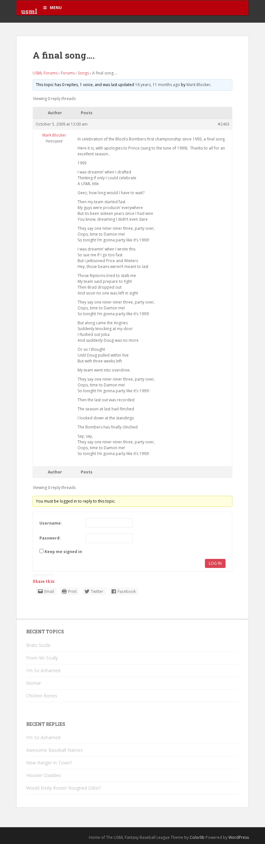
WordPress (238, 837)
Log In (215, 563)
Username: (50, 523)
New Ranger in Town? (49, 763)
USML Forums (45, 73)
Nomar (33, 683)
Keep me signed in (63, 551)
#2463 (223, 124)
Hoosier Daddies (43, 775)
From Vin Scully (42, 658)
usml (29, 11)
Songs (83, 73)
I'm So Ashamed (43, 670)
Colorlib (197, 837)
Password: (50, 538)
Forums (68, 73)
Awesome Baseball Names (54, 750)
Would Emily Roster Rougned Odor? (63, 788)
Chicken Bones (41, 696)
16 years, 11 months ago (157, 84)
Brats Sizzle (38, 645)
